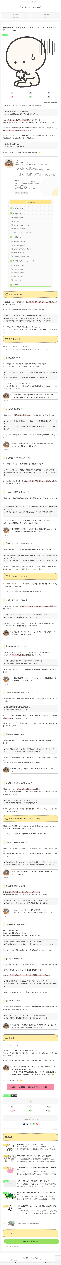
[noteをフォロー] (22, 193)
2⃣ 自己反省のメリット (19, 213)
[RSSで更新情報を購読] (27, 193)
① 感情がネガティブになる (19, 241)
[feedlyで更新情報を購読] (25, 193)
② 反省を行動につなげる (18, 269)
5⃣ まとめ (15, 284)
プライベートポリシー (45, 1260)
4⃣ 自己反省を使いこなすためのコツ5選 (24, 261)
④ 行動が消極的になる (18, 252)
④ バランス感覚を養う (18, 276)
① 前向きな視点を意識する (19, 265)
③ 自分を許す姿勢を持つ (18, 272)
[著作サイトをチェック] (16, 193)
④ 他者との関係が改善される (20, 228)
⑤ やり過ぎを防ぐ (17, 280)
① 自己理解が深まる (17, 217)
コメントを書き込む (31, 1241)
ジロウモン (19, 160)
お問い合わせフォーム (15, 1260)
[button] (49, 97)
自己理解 (15, 1095)
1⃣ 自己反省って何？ (18, 208)
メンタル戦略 (7, 1095)
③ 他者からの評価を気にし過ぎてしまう (23, 249)
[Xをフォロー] (19, 193)
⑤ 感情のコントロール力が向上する (21, 232)
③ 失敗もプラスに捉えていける (20, 225)
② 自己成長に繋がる (17, 221)
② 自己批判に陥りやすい (18, 245)
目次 (29, 202)
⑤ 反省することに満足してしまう (21, 256)
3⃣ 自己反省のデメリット (20, 237)
